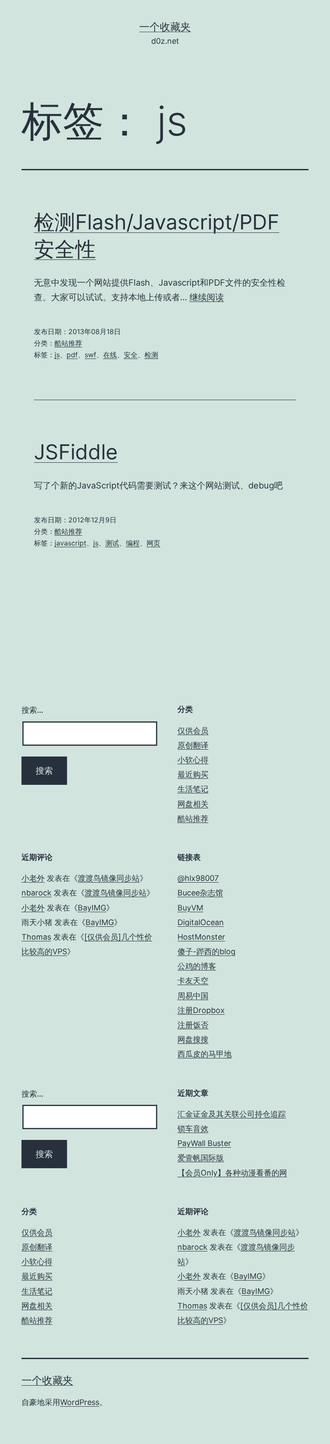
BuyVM (190, 907)
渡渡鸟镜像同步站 (109, 878)
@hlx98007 (198, 878)
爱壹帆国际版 (200, 1157)
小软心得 (192, 759)
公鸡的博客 (196, 966)
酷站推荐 (68, 343)
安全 (131, 354)
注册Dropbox (201, 1010)
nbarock (36, 892)
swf (90, 354)
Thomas (36, 936)
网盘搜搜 (192, 1039)
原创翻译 (192, 745)
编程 (133, 543)
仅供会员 (192, 730)
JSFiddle (76, 451)
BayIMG (92, 907)
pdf (72, 354)
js (57, 354)
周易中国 (192, 995)
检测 (151, 354)
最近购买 (192, 774)
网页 (153, 543)
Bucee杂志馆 (200, 892)
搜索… (32, 709)
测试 (112, 543)
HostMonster (201, 936)
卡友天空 (192, 980)
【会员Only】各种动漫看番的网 (232, 1172)
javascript (70, 543)
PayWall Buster (204, 1143)
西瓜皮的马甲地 (204, 1053)
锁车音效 (192, 1128)
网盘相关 (192, 803)
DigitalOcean (200, 922)
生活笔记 (192, 788)
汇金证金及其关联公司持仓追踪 (231, 1113)
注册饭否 (192, 1024)
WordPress (79, 1402)
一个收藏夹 (165, 27)
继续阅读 (206, 297)
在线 (110, 354)
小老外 (33, 878)
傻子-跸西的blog (206, 951)
